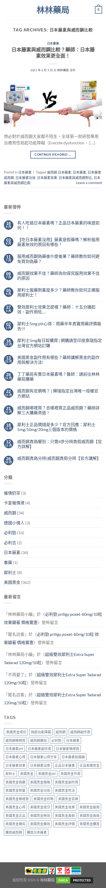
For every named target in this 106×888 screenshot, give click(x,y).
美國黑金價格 (40, 782)
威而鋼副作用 (80, 732)
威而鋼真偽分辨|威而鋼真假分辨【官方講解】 (59, 458)
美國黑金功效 (40, 790)
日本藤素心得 (15, 757)
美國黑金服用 (90, 807)
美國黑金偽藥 (15, 782)
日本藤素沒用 (40, 765)
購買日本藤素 (37, 832)
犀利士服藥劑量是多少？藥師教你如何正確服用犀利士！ (58, 292)
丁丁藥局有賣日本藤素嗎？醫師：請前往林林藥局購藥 (58, 376)
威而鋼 (10, 512)
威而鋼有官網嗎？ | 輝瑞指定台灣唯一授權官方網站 (57, 393)
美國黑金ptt (47, 773)
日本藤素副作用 (39, 748)
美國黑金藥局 (15, 824)
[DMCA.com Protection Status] (74, 880)
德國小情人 (14, 522)
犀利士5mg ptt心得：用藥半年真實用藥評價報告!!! (59, 326)
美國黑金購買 (90, 824)
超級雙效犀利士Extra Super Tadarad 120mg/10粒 (52, 678)
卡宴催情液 (14, 502)
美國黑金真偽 (90, 815)
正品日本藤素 (65, 765)
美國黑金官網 (68, 799)
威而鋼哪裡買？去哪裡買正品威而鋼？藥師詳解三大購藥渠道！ (58, 410)
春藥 (8, 562)
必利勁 (10, 532)
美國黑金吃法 (65, 790)
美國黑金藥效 (40, 824)
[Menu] (7, 10)
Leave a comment (89, 183)
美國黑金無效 (40, 815)
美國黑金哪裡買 (17, 799)
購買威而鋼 (13, 832)
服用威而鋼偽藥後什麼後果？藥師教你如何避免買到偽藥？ (58, 258)
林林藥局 (53, 10)
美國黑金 (12, 582)
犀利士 (10, 572)
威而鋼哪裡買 (15, 740)
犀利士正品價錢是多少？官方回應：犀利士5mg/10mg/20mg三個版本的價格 (56, 427)
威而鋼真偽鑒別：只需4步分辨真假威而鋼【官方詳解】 (59, 444)
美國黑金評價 (65, 824)
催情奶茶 (12, 492)
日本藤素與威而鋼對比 (75, 177)
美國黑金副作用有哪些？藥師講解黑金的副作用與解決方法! (58, 360)
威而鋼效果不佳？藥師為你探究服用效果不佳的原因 (58, 275)
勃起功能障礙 (41, 732)
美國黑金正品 (15, 815)
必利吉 (10, 542)
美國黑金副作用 (66, 782)
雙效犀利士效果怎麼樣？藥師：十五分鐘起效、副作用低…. (56, 309)
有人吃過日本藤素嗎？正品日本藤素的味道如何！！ (58, 225)
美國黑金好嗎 (43, 799)
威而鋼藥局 (38, 740)
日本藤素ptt (14, 748)
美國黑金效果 (65, 807)
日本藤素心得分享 (43, 757)
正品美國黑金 (90, 765)
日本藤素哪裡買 (67, 748)
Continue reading (53, 154)
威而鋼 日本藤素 (59, 172)
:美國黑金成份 (15, 732)
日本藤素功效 (25, 177)
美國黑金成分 (40, 807)
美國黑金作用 (70, 773)
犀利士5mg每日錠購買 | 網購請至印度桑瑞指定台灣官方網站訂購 (59, 343)
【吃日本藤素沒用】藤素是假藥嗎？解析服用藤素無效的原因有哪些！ (58, 242)
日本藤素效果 (47, 177)
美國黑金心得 (15, 807)
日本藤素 (53, 43)
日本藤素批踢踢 (73, 757)
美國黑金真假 (65, 815)
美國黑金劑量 (15, 790)
